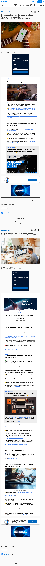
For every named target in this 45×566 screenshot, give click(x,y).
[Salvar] (35, 12)
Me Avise (32, 179)
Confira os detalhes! (15, 386)
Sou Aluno (33, 1)
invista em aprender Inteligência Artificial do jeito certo (19, 417)
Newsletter (5, 12)
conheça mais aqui (17, 500)
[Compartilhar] (38, 12)
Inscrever (20, 71)
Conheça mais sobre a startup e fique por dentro (22, 505)
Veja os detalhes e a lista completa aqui (15, 438)
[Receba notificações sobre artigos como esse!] (32, 11)
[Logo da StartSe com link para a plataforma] (4, 1)
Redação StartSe (5, 51)
